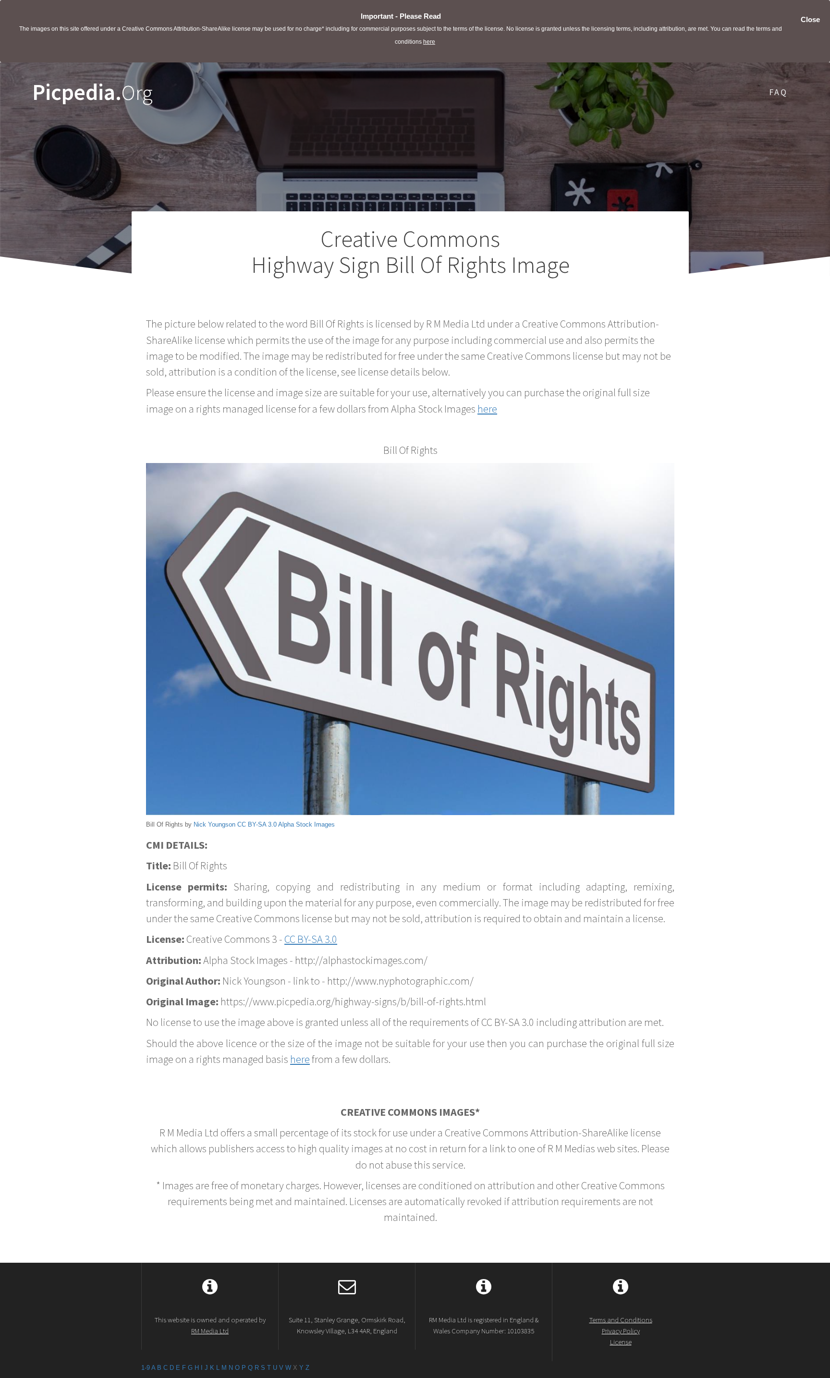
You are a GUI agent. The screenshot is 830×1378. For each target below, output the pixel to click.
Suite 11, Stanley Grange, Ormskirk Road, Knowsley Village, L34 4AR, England (347, 1325)
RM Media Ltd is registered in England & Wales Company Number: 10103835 (484, 1325)
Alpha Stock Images (306, 824)
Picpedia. (92, 92)
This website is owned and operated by (210, 1325)
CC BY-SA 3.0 (257, 824)
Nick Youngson (214, 824)
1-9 (145, 1367)
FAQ (778, 92)
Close (810, 19)
